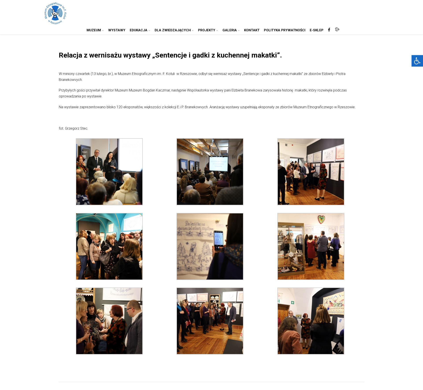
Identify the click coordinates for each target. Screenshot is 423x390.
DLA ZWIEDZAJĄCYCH (173, 30)
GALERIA (230, 30)
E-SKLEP (316, 30)
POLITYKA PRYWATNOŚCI (284, 30)
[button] (417, 61)
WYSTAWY (116, 30)
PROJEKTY (206, 30)
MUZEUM (94, 30)
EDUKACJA (138, 30)
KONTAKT (252, 30)
